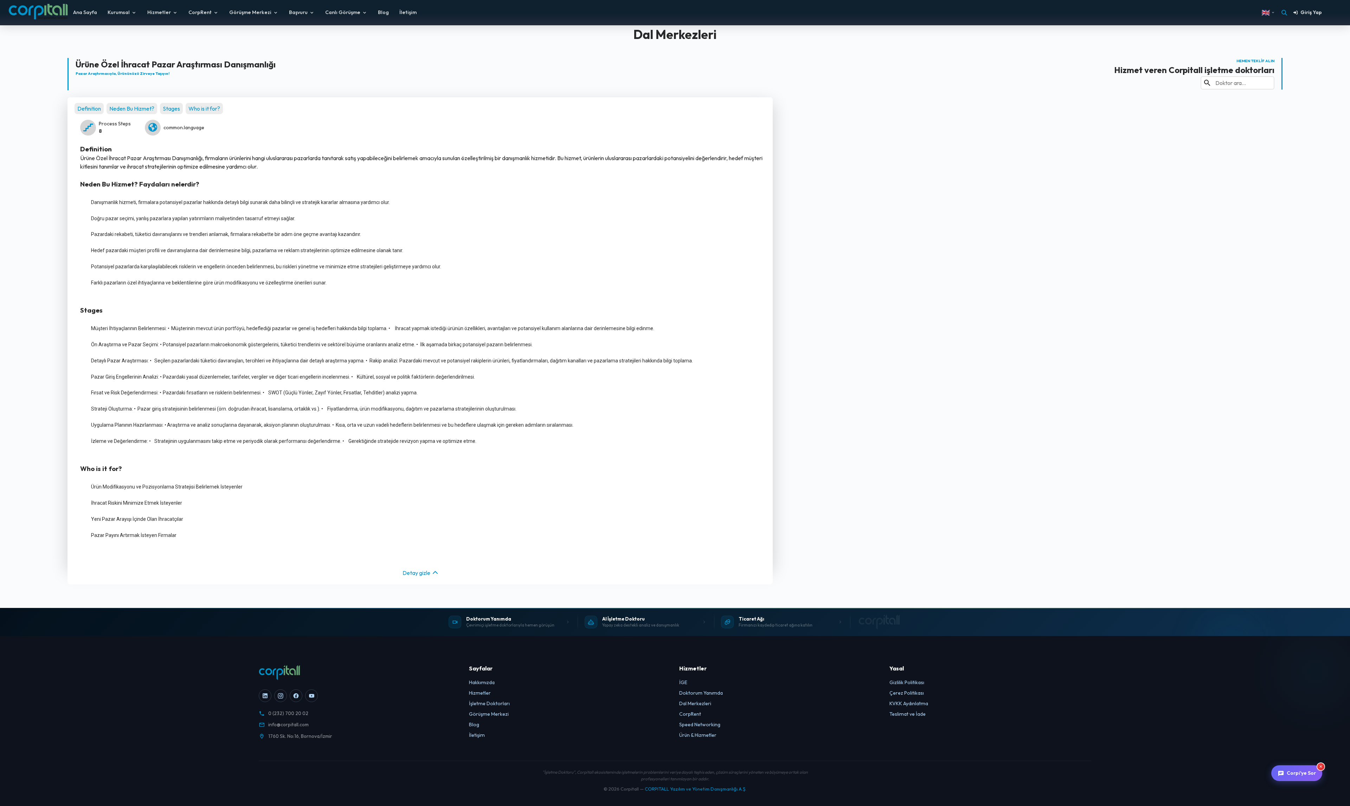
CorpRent (200, 12)
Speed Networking (699, 724)
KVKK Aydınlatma (908, 703)
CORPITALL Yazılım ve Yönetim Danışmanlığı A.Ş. (695, 789)
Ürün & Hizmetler (697, 735)
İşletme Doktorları (489, 703)
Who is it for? (204, 108)
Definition (89, 108)
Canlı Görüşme (342, 12)
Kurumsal (119, 12)
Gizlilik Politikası (906, 682)
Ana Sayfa (85, 12)
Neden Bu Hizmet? (131, 108)
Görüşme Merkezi (250, 12)
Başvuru (298, 12)
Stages (171, 108)
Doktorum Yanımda (701, 693)
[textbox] (423, 202)
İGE (683, 682)
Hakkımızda (482, 682)
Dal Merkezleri (695, 703)
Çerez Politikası (906, 693)
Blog (383, 12)
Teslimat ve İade (907, 714)
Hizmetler (159, 12)
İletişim (408, 12)
